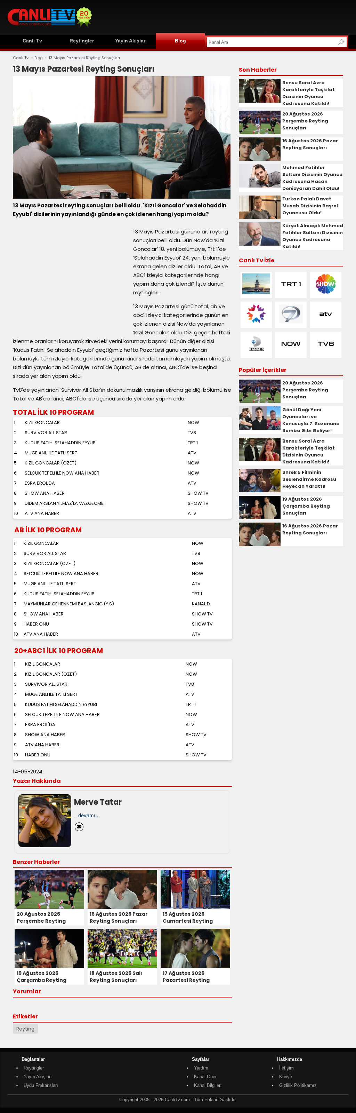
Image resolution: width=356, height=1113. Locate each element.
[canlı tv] (50, 27)
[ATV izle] (326, 322)
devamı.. (88, 815)
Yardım (201, 1068)
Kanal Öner (205, 1076)
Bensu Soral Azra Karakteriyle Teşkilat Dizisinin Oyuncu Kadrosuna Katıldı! (308, 93)
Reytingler (82, 40)
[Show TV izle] (326, 292)
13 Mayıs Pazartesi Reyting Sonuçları (84, 58)
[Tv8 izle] (326, 352)
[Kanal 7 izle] (291, 322)
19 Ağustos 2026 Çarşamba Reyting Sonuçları (306, 506)
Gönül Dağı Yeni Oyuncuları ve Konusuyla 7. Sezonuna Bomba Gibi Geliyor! (311, 420)
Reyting (25, 1028)
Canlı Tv (32, 40)
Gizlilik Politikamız (298, 1085)
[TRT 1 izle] (291, 292)
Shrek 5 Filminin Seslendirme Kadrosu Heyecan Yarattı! (309, 479)
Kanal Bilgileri (207, 1085)
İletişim (286, 1068)
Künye (285, 1076)
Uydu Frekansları (41, 1085)
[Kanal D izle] (256, 352)
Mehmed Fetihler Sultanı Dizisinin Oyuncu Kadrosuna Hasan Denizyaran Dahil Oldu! (312, 178)
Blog (180, 40)
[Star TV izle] (256, 322)
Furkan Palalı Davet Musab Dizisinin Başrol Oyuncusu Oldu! (310, 206)
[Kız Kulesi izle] (256, 292)
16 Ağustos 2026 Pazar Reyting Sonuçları (310, 144)
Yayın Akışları (131, 40)
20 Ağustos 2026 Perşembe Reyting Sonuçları (305, 121)
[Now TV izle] (291, 352)
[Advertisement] (221, 16)
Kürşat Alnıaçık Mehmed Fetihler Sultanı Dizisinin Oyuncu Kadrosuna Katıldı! (312, 236)
